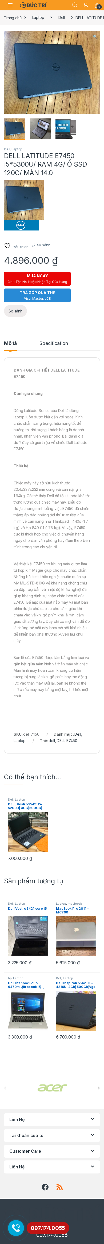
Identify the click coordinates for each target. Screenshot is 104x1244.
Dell (61, 17)
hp (10, 978)
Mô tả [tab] (10, 343)
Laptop (38, 17)
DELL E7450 (67, 740)
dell (52, 740)
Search (75, 5)
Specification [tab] (53, 343)
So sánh (43, 245)
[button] (95, 37)
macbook (75, 903)
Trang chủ (13, 17)
